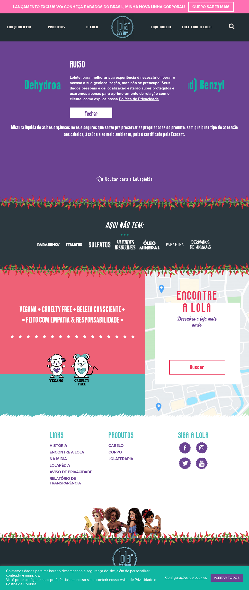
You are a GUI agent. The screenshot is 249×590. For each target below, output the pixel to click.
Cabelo (116, 446)
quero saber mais (211, 7)
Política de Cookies (21, 584)
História (58, 446)
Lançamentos (19, 27)
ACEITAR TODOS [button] (227, 578)
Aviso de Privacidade (71, 472)
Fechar (91, 113)
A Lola (92, 27)
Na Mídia (58, 459)
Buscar (197, 366)
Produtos (56, 27)
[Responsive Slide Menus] (122, 27)
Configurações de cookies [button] (186, 578)
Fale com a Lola (197, 27)
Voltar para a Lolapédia (128, 178)
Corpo (115, 452)
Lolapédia (60, 465)
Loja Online (161, 27)
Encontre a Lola (67, 452)
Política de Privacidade (139, 99)
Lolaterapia (120, 459)
